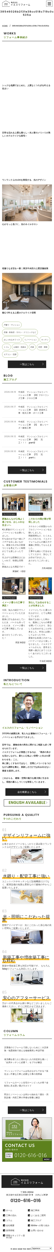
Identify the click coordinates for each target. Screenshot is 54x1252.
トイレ (6, 347)
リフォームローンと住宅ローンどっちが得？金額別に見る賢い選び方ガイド (26, 1084)
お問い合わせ (37, 1230)
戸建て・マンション (12, 325)
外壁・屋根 (42, 347)
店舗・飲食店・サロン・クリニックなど (20, 332)
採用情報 (10, 1230)
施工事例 (35, 1210)
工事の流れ (11, 1215)
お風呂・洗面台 (20, 347)
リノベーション (30, 339)
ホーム (9, 1210)
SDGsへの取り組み (40, 1225)
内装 (32, 347)
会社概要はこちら (27, 792)
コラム (9, 1220)
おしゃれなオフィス (12, 339)
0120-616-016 (25, 1200)
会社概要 (10, 1225)
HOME (5, 26)
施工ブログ (36, 1220)
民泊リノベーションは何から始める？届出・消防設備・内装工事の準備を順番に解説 (26, 1096)
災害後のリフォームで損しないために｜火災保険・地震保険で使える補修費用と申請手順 (26, 1049)
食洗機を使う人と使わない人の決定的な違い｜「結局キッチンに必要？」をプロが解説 (26, 1061)
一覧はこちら (27, 364)
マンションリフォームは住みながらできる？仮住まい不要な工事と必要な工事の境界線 (26, 1072)
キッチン (44, 339)
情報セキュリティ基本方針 (15, 1236)
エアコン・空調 (10, 354)
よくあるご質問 (38, 1215)
